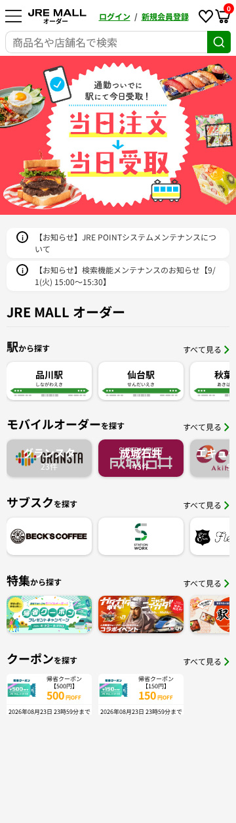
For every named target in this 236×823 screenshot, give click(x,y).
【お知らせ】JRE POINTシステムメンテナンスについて (125, 242)
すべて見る (202, 349)
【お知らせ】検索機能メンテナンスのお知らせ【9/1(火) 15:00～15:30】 (125, 275)
